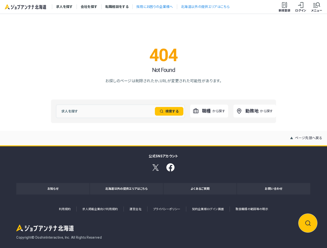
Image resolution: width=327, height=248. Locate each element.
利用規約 (65, 209)
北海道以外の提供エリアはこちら (205, 7)
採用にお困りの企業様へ (154, 7)
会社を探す (89, 7)
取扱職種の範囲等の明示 (252, 209)
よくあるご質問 (200, 188)
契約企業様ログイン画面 (208, 209)
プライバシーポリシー (166, 209)
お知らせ (52, 188)
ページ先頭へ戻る (308, 138)
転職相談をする (117, 7)
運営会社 (135, 209)
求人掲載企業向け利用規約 (100, 209)
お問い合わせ (273, 188)
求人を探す (64, 7)
